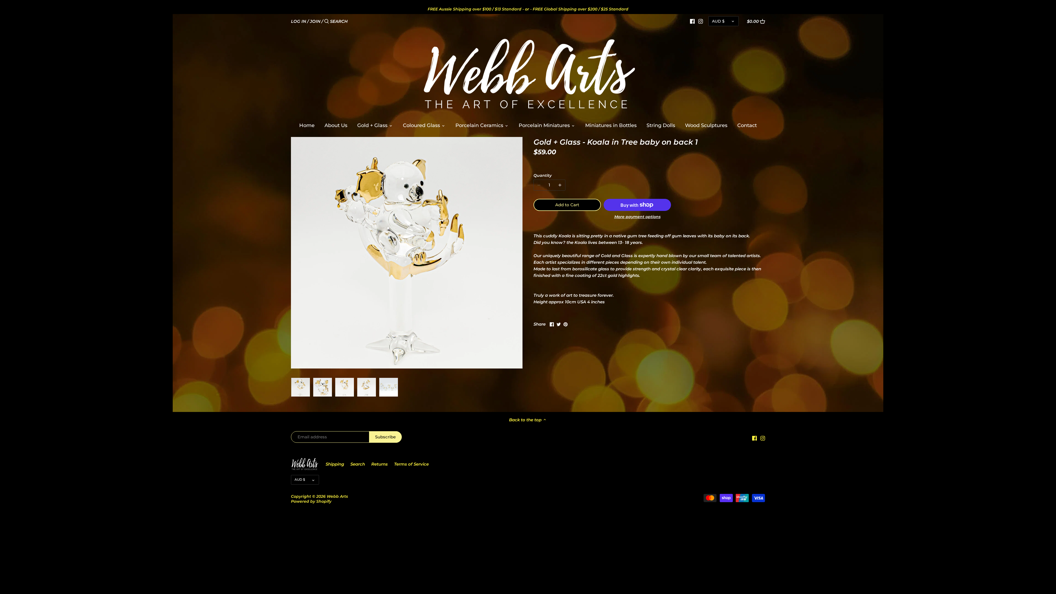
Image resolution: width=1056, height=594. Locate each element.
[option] (300, 387)
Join (315, 21)
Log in (298, 21)
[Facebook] (692, 21)
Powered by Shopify (311, 501)
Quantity (543, 175)
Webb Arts (337, 496)
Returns (379, 464)
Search (357, 464)
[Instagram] (700, 21)
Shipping (335, 464)
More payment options (637, 217)
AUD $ (718, 21)
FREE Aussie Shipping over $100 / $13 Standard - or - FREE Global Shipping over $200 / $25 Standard (528, 9)
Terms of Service (411, 464)
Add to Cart (567, 204)
